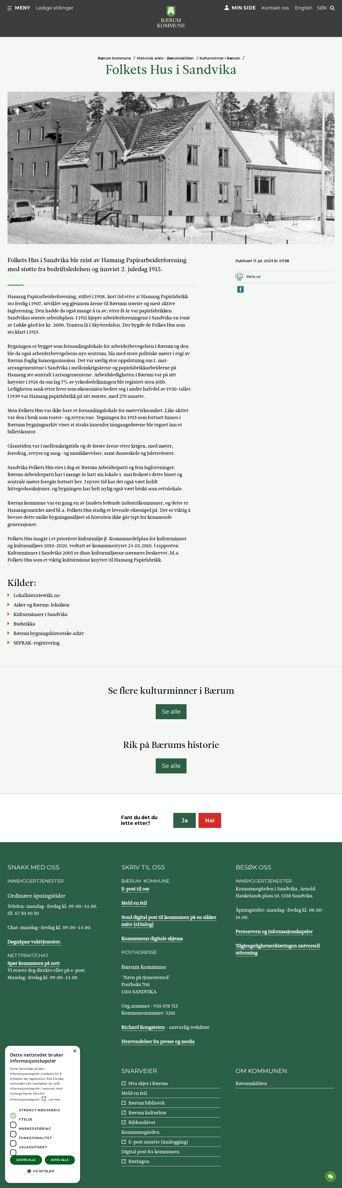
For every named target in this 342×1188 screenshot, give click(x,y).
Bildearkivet (141, 1122)
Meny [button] (22, 8)
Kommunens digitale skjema (152, 938)
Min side (244, 8)
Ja (185, 820)
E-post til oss (135, 888)
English (303, 8)
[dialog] (42, 1114)
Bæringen (138, 1161)
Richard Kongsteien (143, 1027)
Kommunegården (140, 1132)
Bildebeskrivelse (40, 239)
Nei (210, 820)
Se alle (171, 711)
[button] (42, 1171)
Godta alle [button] (26, 1160)
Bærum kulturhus (147, 1112)
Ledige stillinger (55, 8)
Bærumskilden (251, 1083)
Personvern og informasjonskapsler (274, 931)
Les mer (54, 1099)
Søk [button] (322, 8)
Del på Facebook (241, 292)
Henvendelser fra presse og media (158, 1041)
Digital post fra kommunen (150, 1151)
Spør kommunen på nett (34, 963)
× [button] (74, 1051)
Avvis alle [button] (60, 1160)
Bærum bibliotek (146, 1103)
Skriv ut (253, 276)
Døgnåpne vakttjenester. (35, 941)
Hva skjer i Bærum (148, 1083)
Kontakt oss (275, 8)
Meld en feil (134, 903)
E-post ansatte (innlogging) (158, 1142)
